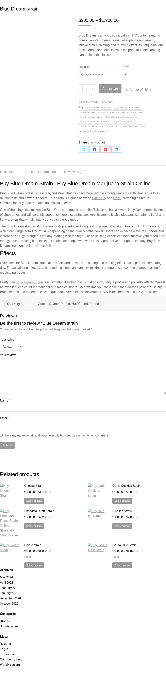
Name (5, 400)
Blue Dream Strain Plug (99, 108)
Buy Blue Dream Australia (126, 108)
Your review (9, 355)
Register (5, 644)
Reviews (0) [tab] (72, 172)
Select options (34, 500)
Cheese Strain (33, 485)
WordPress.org (10, 665)
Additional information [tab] (40, 172)
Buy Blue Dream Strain (91, 117)
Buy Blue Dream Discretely (93, 112)
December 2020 (10, 598)
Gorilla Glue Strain (124, 545)
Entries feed (8, 654)
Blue (9, 226)
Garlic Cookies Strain (126, 485)
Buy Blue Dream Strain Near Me (122, 117)
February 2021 (9, 588)
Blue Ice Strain (122, 511)
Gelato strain (32, 545)
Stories (5, 621)
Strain (29, 282)
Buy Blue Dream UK (123, 121)
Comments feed (11, 659)
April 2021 (6, 582)
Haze (117, 198)
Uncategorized (9, 626)
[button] (138, 89)
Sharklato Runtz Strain (39, 511)
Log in (4, 649)
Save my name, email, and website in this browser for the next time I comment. (56, 435)
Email (5, 418)
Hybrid (94, 101)
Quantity (84, 66)
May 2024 (6, 577)
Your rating (8, 339)
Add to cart (110, 88)
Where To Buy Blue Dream (93, 131)
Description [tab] (8, 172)
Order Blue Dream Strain (133, 126)
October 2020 (9, 603)
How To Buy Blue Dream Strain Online (99, 126)
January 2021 (9, 593)
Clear (126, 65)
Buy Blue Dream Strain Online (95, 121)
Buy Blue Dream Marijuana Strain (126, 112)
